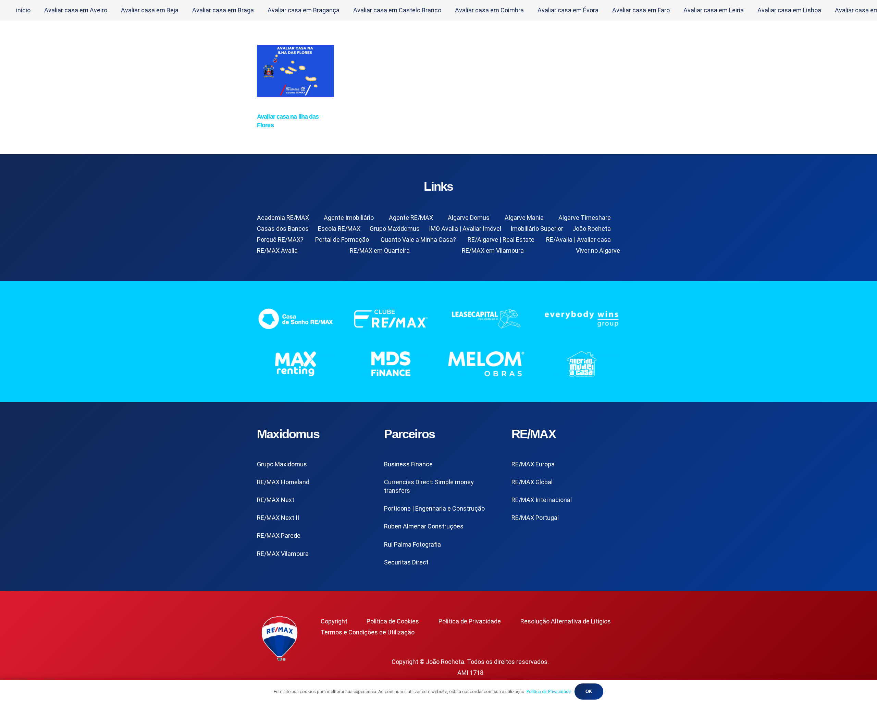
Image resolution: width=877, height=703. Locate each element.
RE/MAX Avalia (277, 250)
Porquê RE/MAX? (280, 239)
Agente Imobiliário (349, 217)
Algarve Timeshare (584, 217)
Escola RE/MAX (339, 228)
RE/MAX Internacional (541, 499)
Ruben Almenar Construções (424, 526)
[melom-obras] (486, 363)
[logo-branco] (581, 319)
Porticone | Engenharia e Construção (434, 508)
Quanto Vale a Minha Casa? (418, 239)
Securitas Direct (406, 562)
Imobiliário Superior (536, 228)
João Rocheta (591, 228)
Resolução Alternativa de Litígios (565, 621)
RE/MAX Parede (278, 535)
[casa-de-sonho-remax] (295, 319)
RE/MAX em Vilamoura (493, 250)
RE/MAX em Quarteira (380, 250)
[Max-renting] (295, 363)
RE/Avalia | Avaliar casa (578, 239)
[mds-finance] (391, 363)
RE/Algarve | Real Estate (501, 239)
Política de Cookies (393, 621)
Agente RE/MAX (411, 217)
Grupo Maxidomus (395, 228)
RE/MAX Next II (278, 517)
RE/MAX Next (275, 499)
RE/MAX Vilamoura (283, 553)
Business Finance (408, 464)
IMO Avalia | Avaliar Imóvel (465, 228)
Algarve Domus (469, 217)
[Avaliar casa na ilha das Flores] (295, 94)
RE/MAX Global (532, 482)
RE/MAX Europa (533, 464)
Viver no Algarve (598, 250)
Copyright (334, 621)
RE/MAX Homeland (283, 482)
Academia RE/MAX (283, 217)
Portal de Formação (342, 239)
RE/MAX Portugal (535, 517)
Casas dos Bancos (283, 228)
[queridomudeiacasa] (581, 363)
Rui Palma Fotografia (412, 544)
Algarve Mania (524, 217)
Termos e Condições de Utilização (368, 632)
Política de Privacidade (469, 621)
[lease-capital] (486, 319)
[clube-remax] (391, 319)
